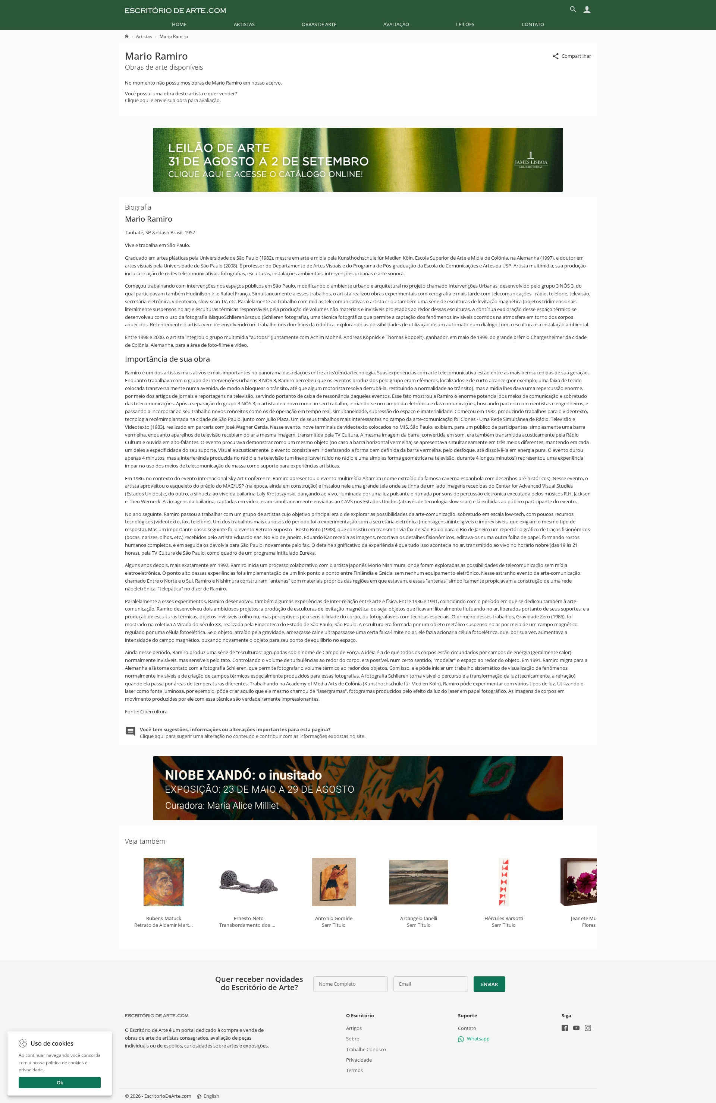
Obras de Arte (319, 24)
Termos (354, 1070)
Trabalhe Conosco (366, 1049)
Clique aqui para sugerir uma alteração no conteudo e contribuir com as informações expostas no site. (252, 732)
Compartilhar (576, 56)
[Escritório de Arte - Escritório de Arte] (156, 1015)
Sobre (352, 1038)
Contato (533, 24)
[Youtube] (576, 1029)
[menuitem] (179, 24)
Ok (60, 1082)
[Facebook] (565, 1029)
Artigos (354, 1028)
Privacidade (359, 1059)
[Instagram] (588, 1029)
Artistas (244, 24)
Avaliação (396, 24)
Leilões (465, 24)
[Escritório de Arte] (175, 9)
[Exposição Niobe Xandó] (358, 818)
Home (179, 24)
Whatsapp (478, 1038)
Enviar (489, 984)
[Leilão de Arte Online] (358, 190)
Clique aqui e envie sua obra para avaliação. (173, 100)
